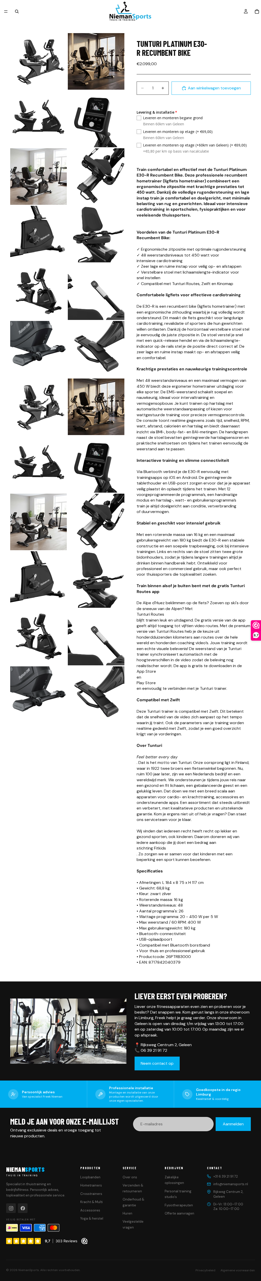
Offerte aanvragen (179, 1213)
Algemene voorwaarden (237, 1270)
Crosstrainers (91, 1194)
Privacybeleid (205, 1270)
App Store (146, 671)
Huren (127, 1213)
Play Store (146, 682)
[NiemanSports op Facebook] (23, 1208)
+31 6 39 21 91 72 (225, 1176)
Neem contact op (157, 1063)
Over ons (130, 1177)
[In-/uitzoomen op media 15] (38, 464)
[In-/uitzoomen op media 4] (96, 119)
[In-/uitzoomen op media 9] (38, 291)
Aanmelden (233, 1124)
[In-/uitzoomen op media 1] (38, 61)
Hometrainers (91, 1185)
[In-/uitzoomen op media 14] (96, 407)
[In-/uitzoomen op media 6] (96, 176)
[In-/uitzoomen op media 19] (38, 579)
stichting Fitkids (151, 848)
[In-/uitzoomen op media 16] (96, 464)
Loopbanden (90, 1177)
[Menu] (6, 11)
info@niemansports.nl (230, 1184)
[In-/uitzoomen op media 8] (96, 234)
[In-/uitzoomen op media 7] (38, 234)
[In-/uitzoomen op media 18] (96, 522)
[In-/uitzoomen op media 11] (38, 349)
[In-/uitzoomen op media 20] (96, 579)
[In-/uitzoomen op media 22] (96, 637)
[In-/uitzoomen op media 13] (38, 407)
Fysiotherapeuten (179, 1205)
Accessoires (90, 1210)
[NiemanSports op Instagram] (11, 1208)
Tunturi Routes (150, 614)
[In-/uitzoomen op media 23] (38, 694)
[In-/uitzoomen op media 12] (96, 349)
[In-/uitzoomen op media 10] (96, 291)
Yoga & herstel (91, 1218)
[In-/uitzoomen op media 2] (96, 61)
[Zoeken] (16, 11)
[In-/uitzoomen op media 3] (38, 119)
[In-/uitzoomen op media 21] (38, 637)
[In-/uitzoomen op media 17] (38, 522)
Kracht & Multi (91, 1202)
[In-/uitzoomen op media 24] (96, 694)
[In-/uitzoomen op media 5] (38, 176)
